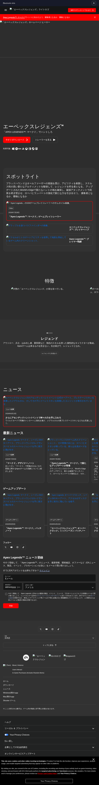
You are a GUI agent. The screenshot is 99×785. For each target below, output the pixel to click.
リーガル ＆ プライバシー (16, 728)
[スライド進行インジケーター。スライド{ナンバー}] (47, 333)
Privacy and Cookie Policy (47, 773)
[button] (49, 211)
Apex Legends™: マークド (14, 17)
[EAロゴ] (26, 657)
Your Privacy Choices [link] (19, 735)
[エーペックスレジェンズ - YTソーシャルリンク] (11, 547)
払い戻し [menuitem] (9, 741)
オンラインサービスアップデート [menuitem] (20, 754)
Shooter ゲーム (9, 700)
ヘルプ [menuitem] (8, 722)
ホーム (6, 681)
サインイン (44, 570)
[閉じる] (95, 17)
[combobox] (59, 586)
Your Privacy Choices (49, 781)
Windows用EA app (10, 693)
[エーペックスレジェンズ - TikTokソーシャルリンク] (23, 547)
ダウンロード (8, 685)
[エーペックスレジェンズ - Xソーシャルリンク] (5, 547)
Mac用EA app (8, 697)
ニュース (6, 689)
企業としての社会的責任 (16, 747)
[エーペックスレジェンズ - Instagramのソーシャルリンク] (17, 547)
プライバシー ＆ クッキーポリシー (49, 596)
